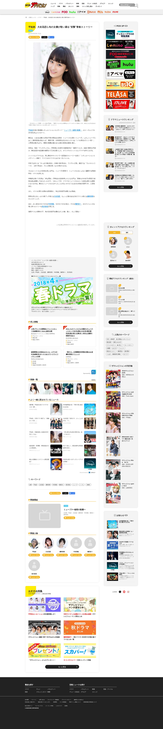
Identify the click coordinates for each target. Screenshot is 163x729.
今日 (114, 232)
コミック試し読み (87, 6)
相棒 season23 (117, 342)
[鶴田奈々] (90, 546)
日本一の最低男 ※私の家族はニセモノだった (118, 339)
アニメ (38, 689)
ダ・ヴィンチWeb (49, 705)
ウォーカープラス (39, 705)
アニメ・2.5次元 (92, 3)
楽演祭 (66, 705)
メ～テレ (81, 484)
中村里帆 (51, 204)
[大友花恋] (48, 546)
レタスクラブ (59, 705)
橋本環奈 (127, 351)
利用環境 (55, 701)
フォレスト (122, 348)
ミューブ (75, 484)
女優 (30, 484)
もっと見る (62, 667)
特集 (58, 6)
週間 (127, 232)
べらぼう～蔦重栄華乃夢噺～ (114, 354)
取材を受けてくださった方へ (44, 701)
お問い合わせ (42, 699)
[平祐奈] (34, 546)
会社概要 (27, 699)
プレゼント (98, 6)
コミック (110, 3)
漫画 (78, 6)
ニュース (53, 3)
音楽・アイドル (108, 689)
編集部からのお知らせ (78, 699)
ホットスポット (129, 345)
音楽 (83, 3)
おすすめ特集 (35, 590)
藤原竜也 (120, 351)
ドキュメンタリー (41, 691)
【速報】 (88, 484)
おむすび (114, 348)
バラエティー (69, 3)
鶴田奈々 (78, 204)
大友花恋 (57, 196)
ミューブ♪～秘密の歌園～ (73, 130)
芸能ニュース (32, 17)
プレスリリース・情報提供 (53, 699)
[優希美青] (62, 546)
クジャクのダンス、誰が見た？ (115, 345)
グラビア (102, 3)
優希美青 (90, 196)
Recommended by (84, 472)
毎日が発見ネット (28, 705)
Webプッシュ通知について (75, 701)
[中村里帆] (76, 546)
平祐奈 (30, 130)
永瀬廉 (108, 348)
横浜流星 (109, 342)
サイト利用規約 (63, 701)
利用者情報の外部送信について (90, 701)
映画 (77, 3)
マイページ (34, 699)
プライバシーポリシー (66, 699)
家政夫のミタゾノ (111, 351)
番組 (64, 6)
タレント (71, 6)
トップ (53, 6)
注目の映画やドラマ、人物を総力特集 (39, 594)
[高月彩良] (34, 569)
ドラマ (61, 3)
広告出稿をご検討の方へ (30, 701)
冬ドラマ (126, 354)
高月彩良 (45, 206)
